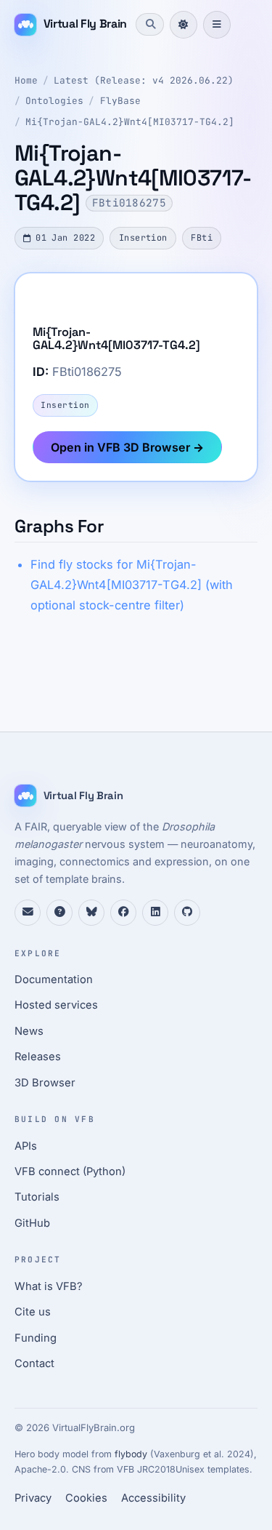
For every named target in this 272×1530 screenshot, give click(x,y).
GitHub (32, 1223)
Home (26, 80)
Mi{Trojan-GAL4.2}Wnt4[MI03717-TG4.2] (129, 122)
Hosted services (56, 1005)
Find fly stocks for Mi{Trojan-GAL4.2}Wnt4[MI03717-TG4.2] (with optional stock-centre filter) (131, 584)
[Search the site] (149, 24)
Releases (38, 1056)
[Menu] (217, 25)
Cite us (33, 1311)
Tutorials (37, 1196)
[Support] (28, 913)
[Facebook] (123, 913)
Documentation (54, 979)
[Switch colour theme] (183, 25)
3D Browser (45, 1082)
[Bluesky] (91, 913)
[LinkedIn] (155, 913)
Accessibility (153, 1498)
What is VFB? (49, 1286)
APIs (26, 1146)
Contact (34, 1363)
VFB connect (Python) (70, 1171)
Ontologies (54, 101)
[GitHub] (187, 913)
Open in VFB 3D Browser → (127, 447)
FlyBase (120, 101)
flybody (131, 1454)
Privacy (33, 1498)
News (29, 1031)
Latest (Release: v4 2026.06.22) (144, 80)
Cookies (86, 1498)
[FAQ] (59, 913)
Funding (36, 1338)
